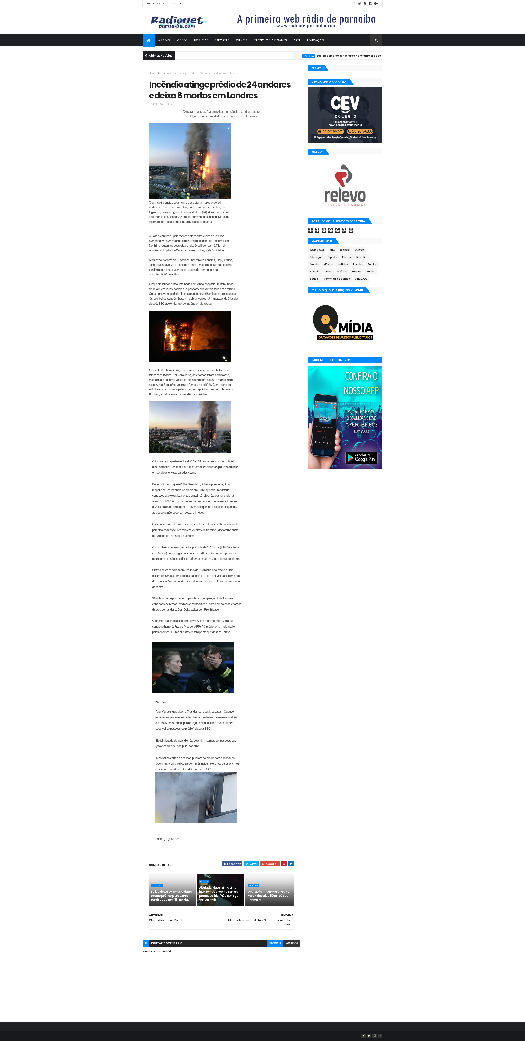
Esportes (222, 40)
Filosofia (361, 257)
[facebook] (354, 3)
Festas (346, 257)
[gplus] (376, 3)
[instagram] (370, 3)
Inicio (150, 3)
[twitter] (359, 3)
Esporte (332, 257)
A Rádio (164, 40)
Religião (357, 271)
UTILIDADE (361, 278)
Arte (297, 40)
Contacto (174, 3)
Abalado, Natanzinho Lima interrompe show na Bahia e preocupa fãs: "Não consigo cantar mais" (218, 893)
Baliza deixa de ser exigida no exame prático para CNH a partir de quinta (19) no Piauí (351, 56)
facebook (291, 943)
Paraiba (358, 264)
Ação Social (317, 250)
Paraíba (372, 264)
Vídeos (182, 40)
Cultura (359, 250)
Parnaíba (315, 271)
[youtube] (365, 3)
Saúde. (314, 278)
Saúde (371, 271)
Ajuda (161, 3)
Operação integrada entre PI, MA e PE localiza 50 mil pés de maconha (268, 896)
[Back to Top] (380, 1036)
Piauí (329, 271)
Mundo (314, 264)
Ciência (242, 40)
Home (152, 73)
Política (342, 271)
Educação (315, 40)
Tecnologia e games (337, 278)
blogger (275, 943)
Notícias (201, 40)
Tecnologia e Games (270, 40)
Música (204, 881)
